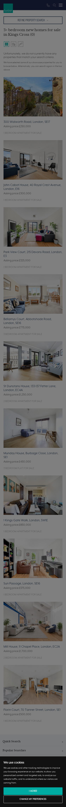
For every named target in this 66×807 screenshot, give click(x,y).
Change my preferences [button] (33, 799)
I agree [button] (33, 791)
